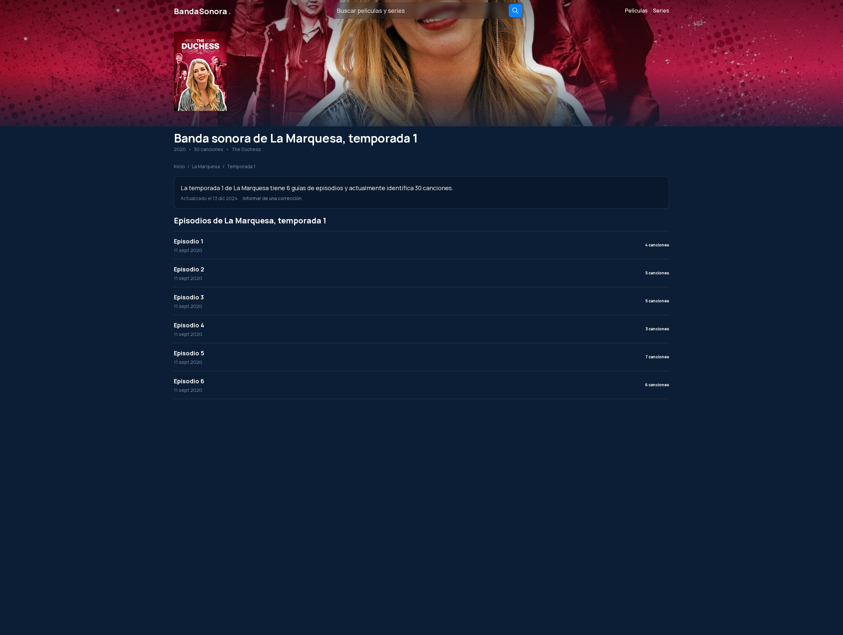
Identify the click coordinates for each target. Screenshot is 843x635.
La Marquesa (206, 166)
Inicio (179, 166)
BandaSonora (203, 10)
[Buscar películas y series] (515, 10)
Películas (636, 10)
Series (661, 10)
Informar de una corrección (272, 198)
